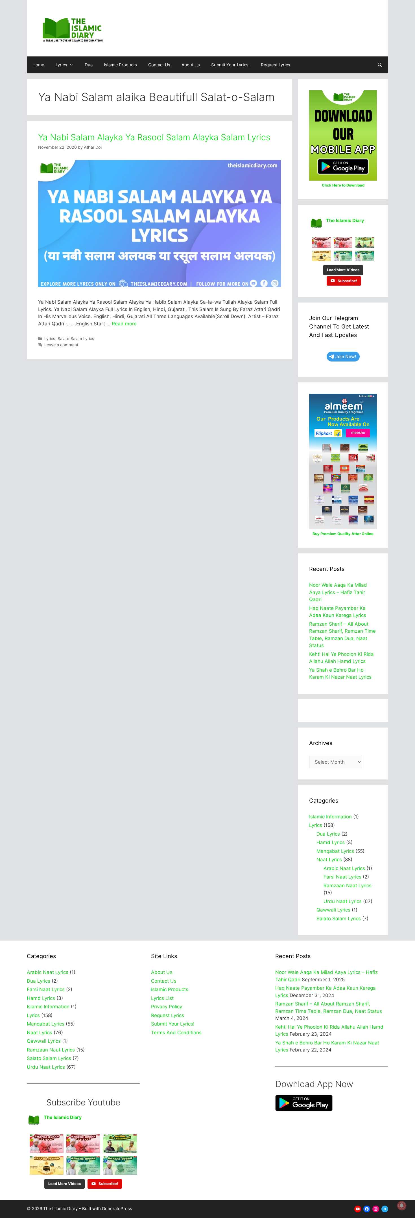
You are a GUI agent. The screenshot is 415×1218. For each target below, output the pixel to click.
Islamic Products (120, 64)
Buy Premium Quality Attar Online (343, 533)
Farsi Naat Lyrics (342, 877)
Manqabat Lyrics (335, 851)
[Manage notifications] (401, 1205)
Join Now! (345, 356)
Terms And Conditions (176, 1032)
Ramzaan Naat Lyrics (348, 885)
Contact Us (159, 64)
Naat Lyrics (329, 859)
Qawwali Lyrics (333, 910)
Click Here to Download (343, 185)
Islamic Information (330, 817)
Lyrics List (162, 998)
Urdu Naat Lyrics (343, 901)
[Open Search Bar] (380, 64)
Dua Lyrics (328, 834)
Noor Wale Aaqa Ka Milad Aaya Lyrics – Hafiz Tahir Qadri (338, 592)
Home (38, 64)
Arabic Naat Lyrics (344, 868)
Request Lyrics (275, 64)
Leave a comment (61, 344)
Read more (124, 324)
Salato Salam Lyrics (76, 338)
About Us (191, 64)
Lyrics (61, 64)
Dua (89, 64)
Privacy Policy (166, 1006)
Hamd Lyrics (330, 842)
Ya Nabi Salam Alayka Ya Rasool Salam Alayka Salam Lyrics (154, 137)
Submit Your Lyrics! (230, 64)
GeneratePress (117, 1208)
